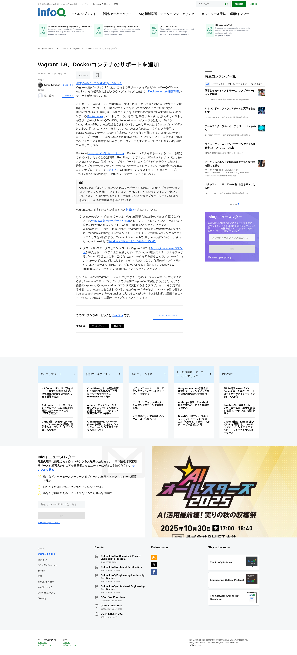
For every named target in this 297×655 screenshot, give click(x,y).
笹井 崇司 (49, 95)
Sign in (253, 4)
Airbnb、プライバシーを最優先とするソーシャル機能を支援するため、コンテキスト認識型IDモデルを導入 (102, 409)
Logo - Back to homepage (52, 12)
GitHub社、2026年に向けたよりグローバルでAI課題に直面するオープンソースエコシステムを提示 (57, 425)
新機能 (130, 209)
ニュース (64, 48)
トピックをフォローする (168, 315)
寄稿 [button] (116, 4)
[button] (232, 249)
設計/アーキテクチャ (117, 14)
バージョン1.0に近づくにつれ (105, 153)
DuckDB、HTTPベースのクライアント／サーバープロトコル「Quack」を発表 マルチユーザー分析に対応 (194, 420)
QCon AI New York (111, 605)
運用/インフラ (239, 14)
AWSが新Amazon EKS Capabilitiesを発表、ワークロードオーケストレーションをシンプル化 (239, 392)
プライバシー (195, 645)
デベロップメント (84, 14)
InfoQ (208, 153)
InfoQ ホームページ (47, 48)
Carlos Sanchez (52, 85)
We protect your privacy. (220, 257)
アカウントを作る (47, 554)
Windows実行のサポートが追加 (110, 220)
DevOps (117, 315)
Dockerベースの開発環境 (163, 91)
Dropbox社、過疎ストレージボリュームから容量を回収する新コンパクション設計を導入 (239, 409)
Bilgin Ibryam (212, 117)
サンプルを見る (232, 231)
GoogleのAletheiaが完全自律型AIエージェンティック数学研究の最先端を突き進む (193, 391)
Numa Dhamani (212, 173)
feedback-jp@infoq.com (44, 644)
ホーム (41, 548)
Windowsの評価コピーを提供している (132, 241)
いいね (85, 75)
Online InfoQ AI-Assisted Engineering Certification (123, 587)
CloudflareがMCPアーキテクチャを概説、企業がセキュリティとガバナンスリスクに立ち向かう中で (102, 425)
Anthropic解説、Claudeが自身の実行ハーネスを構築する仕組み (193, 405)
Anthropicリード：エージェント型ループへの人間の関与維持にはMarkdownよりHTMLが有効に (57, 409)
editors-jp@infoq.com (69, 644)
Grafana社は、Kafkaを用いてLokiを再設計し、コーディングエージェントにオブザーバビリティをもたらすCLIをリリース (239, 427)
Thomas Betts (212, 135)
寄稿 (40, 576)
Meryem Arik (231, 170)
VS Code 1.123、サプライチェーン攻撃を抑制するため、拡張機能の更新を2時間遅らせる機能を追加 (57, 392)
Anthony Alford (214, 170)
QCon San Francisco (113, 597)
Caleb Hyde (211, 193)
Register (239, 4)
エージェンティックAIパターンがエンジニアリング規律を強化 (148, 405)
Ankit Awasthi (212, 99)
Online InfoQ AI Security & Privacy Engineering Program (121, 557)
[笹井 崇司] (40, 95)
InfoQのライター (46, 581)
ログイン (42, 559)
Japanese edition (100, 4)
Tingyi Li (244, 173)
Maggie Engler (230, 173)
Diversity (42, 598)
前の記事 (233, 204)
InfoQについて (45, 587)
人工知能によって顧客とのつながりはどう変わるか (148, 417)
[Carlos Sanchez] (40, 85)
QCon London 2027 (112, 613)
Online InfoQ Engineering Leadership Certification (123, 576)
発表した (111, 169)
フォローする (68, 85)
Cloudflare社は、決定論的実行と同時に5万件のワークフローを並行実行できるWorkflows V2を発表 (103, 392)
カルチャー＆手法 (213, 14)
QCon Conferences (47, 565)
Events (41, 570)
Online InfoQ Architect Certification (121, 567)
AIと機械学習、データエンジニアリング (166, 14)
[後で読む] (97, 75)
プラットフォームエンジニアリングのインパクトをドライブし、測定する (148, 391)
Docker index (95, 116)
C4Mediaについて (46, 592)
